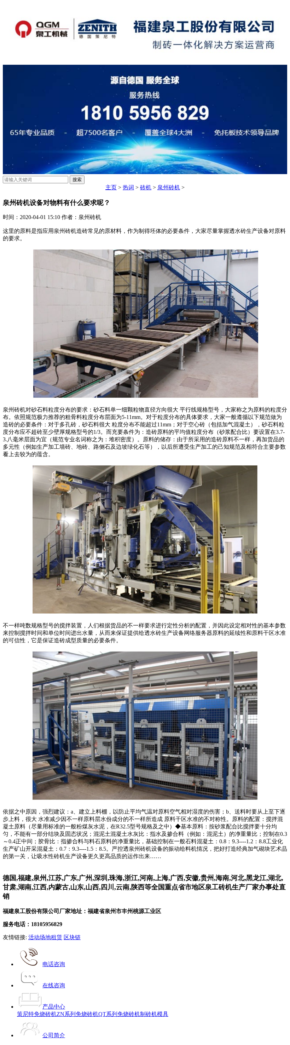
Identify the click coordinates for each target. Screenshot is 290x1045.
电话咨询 (53, 964)
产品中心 (53, 1007)
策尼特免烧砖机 (37, 1014)
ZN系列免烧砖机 (77, 1014)
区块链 (72, 937)
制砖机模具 (154, 1014)
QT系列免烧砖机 (119, 1014)
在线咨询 (53, 985)
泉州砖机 (168, 187)
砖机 (145, 187)
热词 (128, 187)
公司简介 (53, 1035)
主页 (111, 187)
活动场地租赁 (45, 937)
